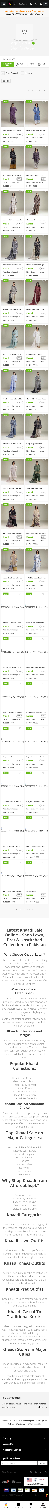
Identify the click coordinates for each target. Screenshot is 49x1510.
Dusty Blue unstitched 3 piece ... (13, 444)
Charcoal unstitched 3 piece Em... (36, 265)
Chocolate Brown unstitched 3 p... (36, 220)
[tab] (42, 1407)
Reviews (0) (19, 65)
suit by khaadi (31, 891)
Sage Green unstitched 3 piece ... (13, 354)
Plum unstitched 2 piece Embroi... (36, 175)
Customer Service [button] (12, 1450)
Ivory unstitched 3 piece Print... (13, 488)
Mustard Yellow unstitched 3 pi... (13, 578)
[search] (36, 4)
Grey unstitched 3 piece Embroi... (13, 757)
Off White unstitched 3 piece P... (36, 354)
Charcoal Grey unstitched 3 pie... (36, 846)
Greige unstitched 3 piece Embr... (13, 309)
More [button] (40, 1407)
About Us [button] (8, 1444)
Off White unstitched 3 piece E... (36, 578)
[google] (46, 1472)
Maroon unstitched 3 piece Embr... (36, 309)
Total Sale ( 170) (41, 65)
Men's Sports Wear (24, 1404)
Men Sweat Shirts (9, 1407)
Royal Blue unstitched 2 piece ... (36, 130)
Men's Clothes (8, 1404)
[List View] (7, 80)
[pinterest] (36, 1472)
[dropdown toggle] (30, 4)
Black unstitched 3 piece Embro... (13, 175)
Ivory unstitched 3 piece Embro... (13, 220)
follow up (7, 64)
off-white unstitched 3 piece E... (36, 667)
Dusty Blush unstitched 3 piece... (36, 623)
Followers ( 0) (29, 65)
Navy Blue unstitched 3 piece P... (13, 533)
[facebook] (26, 1472)
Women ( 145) (9, 59)
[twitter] (41, 1472)
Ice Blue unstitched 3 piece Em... (13, 712)
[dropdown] (41, 4)
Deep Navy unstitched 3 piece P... (36, 444)
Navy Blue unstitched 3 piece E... (36, 802)
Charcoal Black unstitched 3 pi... (36, 399)
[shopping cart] (45, 4)
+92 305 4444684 (34, 1424)
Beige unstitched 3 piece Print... (36, 533)
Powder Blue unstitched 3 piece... (13, 399)
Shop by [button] (7, 1438)
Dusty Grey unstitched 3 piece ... (13, 265)
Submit (43, 1463)
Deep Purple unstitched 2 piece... (13, 130)
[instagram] (31, 1472)
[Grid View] (4, 80)
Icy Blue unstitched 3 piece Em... (13, 623)
